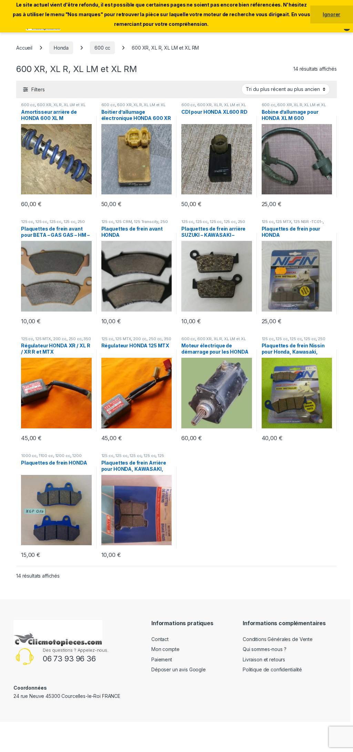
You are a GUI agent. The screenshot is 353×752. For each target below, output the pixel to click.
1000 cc (29, 455)
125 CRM (123, 221)
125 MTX (283, 221)
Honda (61, 48)
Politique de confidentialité (272, 669)
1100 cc (46, 455)
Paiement (161, 659)
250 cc (75, 338)
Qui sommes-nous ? (264, 649)
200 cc (60, 338)
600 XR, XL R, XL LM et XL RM (53, 106)
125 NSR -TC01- (308, 221)
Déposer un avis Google (178, 669)
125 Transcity (146, 221)
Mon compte (165, 649)
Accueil (24, 48)
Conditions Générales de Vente (278, 639)
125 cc (27, 221)
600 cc (102, 48)
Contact (160, 639)
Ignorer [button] (331, 14)
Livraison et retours (264, 659)
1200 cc (62, 455)
